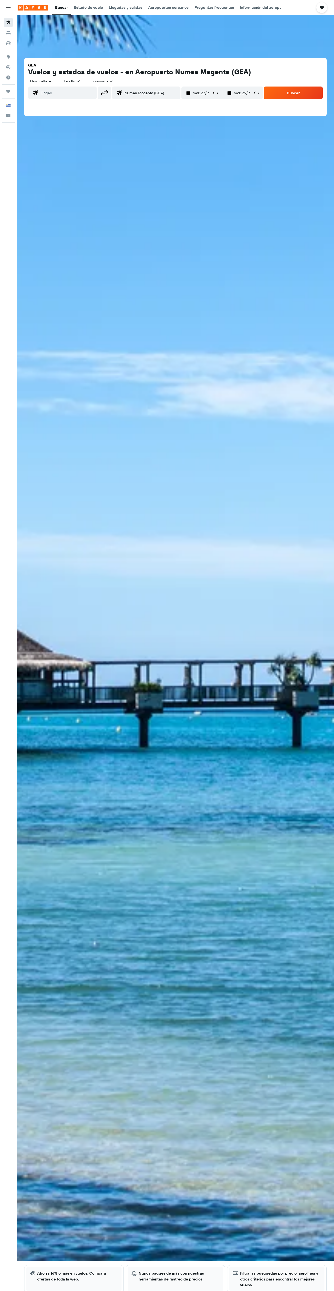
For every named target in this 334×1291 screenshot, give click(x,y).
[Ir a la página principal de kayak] (33, 8)
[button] (8, 7)
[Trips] (8, 91)
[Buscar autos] (8, 43)
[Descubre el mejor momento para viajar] (8, 77)
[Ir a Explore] (8, 57)
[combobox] (41, 81)
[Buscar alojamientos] (8, 33)
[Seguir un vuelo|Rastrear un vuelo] (8, 67)
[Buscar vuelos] (8, 22)
